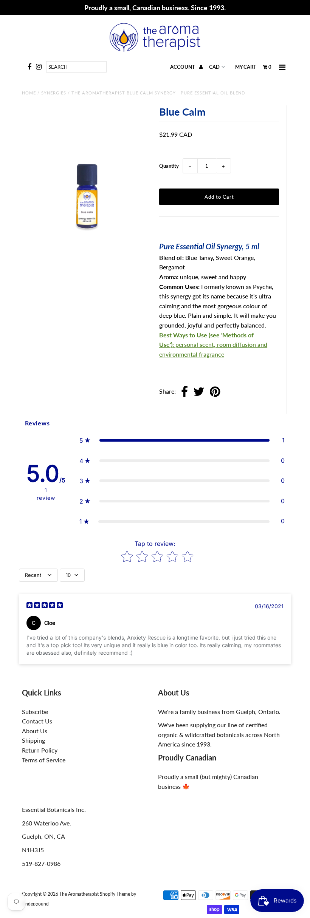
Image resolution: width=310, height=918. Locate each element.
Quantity (169, 166)
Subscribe (35, 711)
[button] (182, 440)
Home (29, 92)
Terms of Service (43, 759)
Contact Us (37, 721)
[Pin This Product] (215, 392)
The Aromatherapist (79, 894)
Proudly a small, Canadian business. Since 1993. (155, 7)
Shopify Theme (115, 894)
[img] (44, 606)
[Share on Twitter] (199, 392)
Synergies (53, 92)
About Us (34, 730)
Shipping (33, 740)
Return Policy (39, 750)
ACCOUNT (183, 67)
